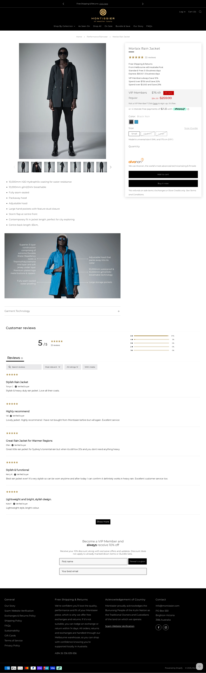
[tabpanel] (103, 445)
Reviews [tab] (15, 358)
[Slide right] (110, 167)
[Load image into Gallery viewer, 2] (36, 167)
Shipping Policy (13, 620)
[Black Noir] (131, 121)
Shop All (97, 26)
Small (134, 133)
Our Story (138, 26)
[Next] (143, 4)
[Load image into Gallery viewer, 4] (62, 167)
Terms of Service (14, 640)
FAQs (8, 625)
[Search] (200, 11)
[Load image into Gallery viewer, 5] (75, 167)
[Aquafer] (136, 121)
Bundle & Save (123, 26)
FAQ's (149, 26)
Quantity (134, 146)
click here (115, 4)
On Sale (109, 26)
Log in (182, 12)
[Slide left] (14, 167)
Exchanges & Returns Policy (20, 615)
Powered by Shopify (173, 668)
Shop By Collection (63, 26)
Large (161, 133)
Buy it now (163, 183)
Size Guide (191, 128)
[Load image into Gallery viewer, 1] (23, 167)
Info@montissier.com (167, 605)
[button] (152, 336)
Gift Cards (10, 635)
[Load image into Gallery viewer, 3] (49, 167)
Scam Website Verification (19, 610)
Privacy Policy (12, 645)
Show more (103, 521)
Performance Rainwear (97, 37)
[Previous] (63, 4)
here (155, 103)
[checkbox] (89, 367)
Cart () (192, 12)
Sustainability (12, 630)
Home (79, 37)
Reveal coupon (137, 561)
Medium (148, 133)
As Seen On (84, 26)
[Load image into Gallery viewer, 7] (101, 167)
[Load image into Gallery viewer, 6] (88, 167)
